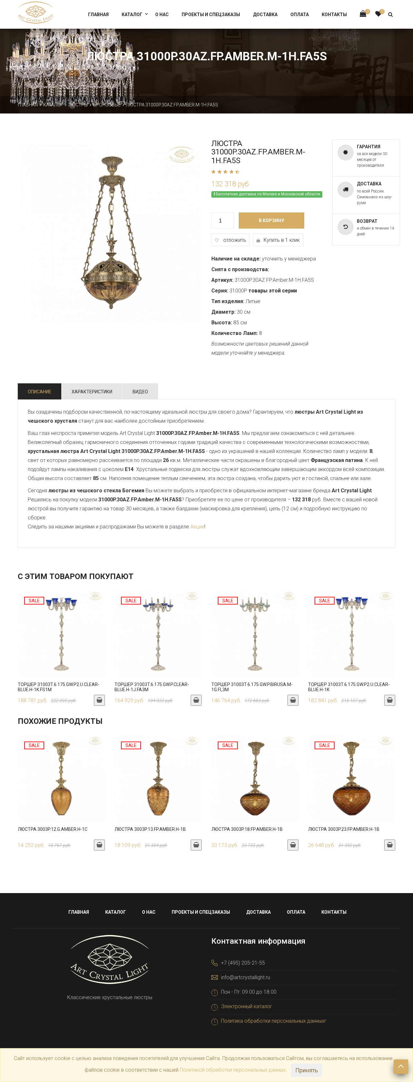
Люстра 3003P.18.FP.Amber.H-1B (247, 829)
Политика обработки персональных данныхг (274, 1021)
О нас (162, 14)
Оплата (299, 14)
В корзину (271, 220)
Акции (197, 527)
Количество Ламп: (234, 333)
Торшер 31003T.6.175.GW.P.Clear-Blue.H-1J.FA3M (152, 687)
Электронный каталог (246, 1006)
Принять (306, 1070)
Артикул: (222, 280)
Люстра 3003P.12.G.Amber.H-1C (52, 829)
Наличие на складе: (236, 259)
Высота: (221, 323)
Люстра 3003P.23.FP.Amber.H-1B (343, 829)
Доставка (265, 14)
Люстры (78, 104)
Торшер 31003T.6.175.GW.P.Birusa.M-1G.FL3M (252, 687)
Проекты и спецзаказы (211, 14)
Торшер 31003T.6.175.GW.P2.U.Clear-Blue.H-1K (349, 687)
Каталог (132, 14)
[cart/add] (99, 700)
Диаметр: (223, 312)
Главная (98, 14)
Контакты (334, 14)
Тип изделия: (227, 301)
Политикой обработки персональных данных (233, 1070)
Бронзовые (107, 104)
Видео (140, 391)
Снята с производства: (240, 269)
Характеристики (92, 391)
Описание (39, 391)
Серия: (219, 291)
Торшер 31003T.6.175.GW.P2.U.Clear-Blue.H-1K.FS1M (58, 687)
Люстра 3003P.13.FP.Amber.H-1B (150, 829)
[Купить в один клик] (61, 640)
